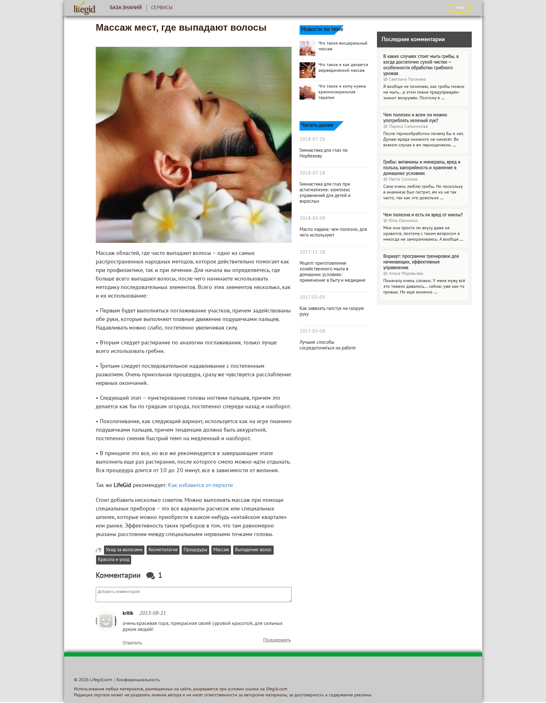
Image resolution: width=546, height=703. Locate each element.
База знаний (126, 8)
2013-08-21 (152, 613)
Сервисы (162, 8)
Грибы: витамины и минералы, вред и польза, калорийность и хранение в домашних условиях (421, 168)
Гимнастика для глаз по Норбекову (324, 153)
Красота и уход (113, 560)
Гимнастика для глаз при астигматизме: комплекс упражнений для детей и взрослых (325, 193)
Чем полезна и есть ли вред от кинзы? (423, 215)
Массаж (221, 550)
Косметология (163, 550)
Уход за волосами (124, 550)
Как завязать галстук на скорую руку (332, 311)
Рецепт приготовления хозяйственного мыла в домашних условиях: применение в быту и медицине (333, 272)
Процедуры (195, 550)
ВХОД (460, 7)
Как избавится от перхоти (200, 485)
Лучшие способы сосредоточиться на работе (328, 345)
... (443, 98)
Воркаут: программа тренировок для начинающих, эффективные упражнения (421, 262)
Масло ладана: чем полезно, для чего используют (333, 232)
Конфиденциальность (138, 680)
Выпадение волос (253, 550)
